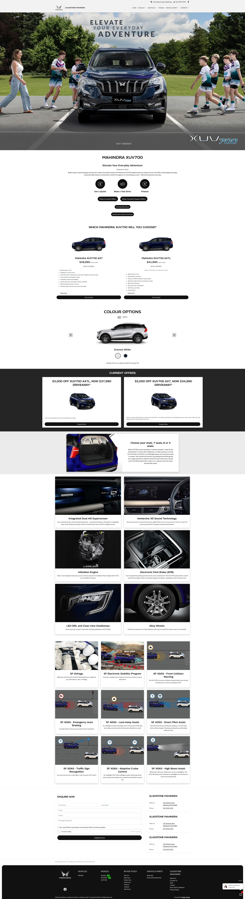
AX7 (119, 317)
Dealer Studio (186, 897)
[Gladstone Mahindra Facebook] (188, 2)
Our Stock (151, 8)
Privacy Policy (174, 890)
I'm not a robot (66, 831)
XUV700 (104, 880)
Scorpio (103, 875)
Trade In (126, 887)
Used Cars (127, 882)
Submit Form (99, 838)
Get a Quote (89, 297)
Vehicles (141, 8)
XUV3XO (104, 878)
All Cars (126, 875)
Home (134, 8)
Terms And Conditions (177, 887)
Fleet (171, 883)
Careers (172, 885)
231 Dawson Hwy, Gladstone (162, 2)
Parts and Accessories (154, 878)
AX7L (125, 317)
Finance (162, 8)
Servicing (150, 875)
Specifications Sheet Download (122, 214)
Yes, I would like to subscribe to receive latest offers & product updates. (82, 827)
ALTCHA (138, 831)
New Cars (127, 878)
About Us (173, 878)
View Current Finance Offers (134, 199)
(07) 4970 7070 (181, 2)
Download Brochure (122, 207)
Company (183, 8)
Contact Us (173, 880)
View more (63, 293)
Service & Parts (171, 8)
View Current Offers (107, 199)
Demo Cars (127, 880)
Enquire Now (81, 424)
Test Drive (127, 889)
